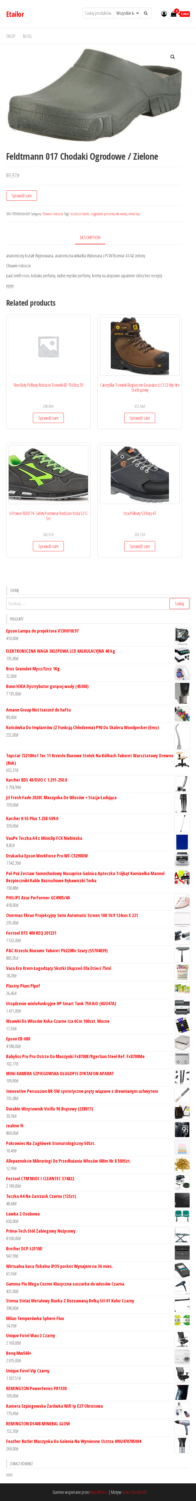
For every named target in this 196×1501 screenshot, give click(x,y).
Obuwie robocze (52, 213)
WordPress (99, 1492)
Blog (27, 36)
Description (90, 237)
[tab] (94, 237)
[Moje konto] (164, 13)
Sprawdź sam (21, 195)
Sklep (10, 36)
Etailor (15, 14)
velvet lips (134, 213)
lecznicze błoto (79, 213)
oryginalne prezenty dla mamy (109, 213)
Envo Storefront (134, 1492)
